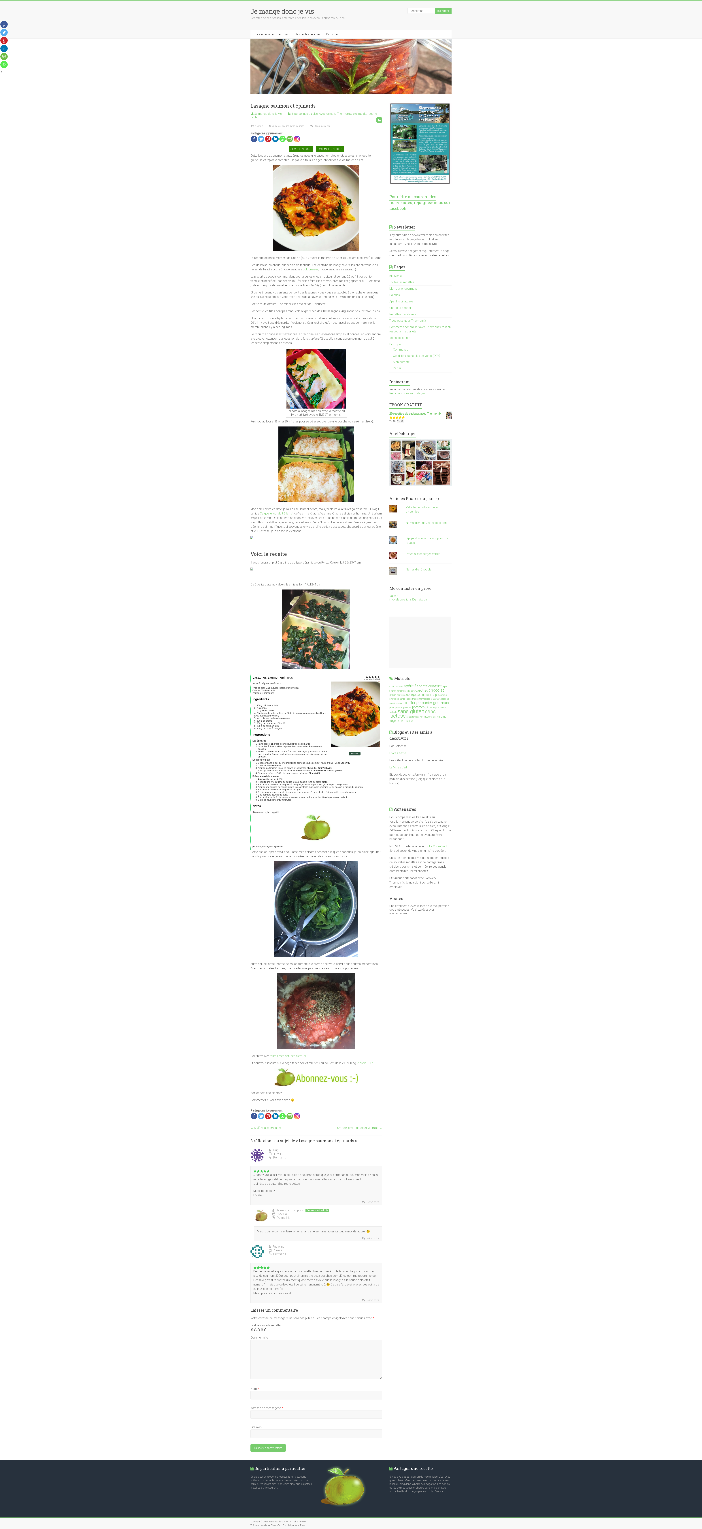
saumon (300, 126)
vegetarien (397, 720)
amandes (397, 686)
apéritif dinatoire (429, 686)
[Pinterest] (268, 139)
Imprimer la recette (330, 149)
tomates (424, 716)
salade (393, 712)
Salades (394, 295)
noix (400, 703)
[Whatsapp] (282, 139)
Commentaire (259, 1337)
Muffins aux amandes (266, 1128)
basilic (407, 691)
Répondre (373, 1202)
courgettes (413, 695)
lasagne (285, 126)
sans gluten (411, 711)
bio (355, 113)
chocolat (436, 690)
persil (391, 707)
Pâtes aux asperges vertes (423, 554)
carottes (421, 690)
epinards (276, 126)
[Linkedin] (275, 139)
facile (409, 698)
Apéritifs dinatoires (401, 301)
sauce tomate (412, 717)
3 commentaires (322, 126)
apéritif (410, 686)
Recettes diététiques (402, 314)
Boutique (332, 34)
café (413, 691)
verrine (409, 721)
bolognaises (310, 269)
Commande (400, 349)
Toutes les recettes (308, 34)
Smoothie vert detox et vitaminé (359, 1128)
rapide (362, 113)
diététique (442, 695)
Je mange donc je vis (282, 11)
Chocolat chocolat (401, 308)
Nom (254, 1388)
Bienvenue (396, 276)
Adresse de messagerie (266, 1408)
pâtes (292, 126)
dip (435, 695)
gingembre (436, 699)
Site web (256, 1427)
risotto (443, 707)
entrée (392, 698)
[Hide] (1, 71)
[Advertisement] (420, 642)
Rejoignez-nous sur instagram (408, 393)
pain (418, 703)
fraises (415, 699)
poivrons (407, 707)
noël (405, 703)
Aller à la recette (300, 149)
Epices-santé (398, 753)
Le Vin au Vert (398, 767)
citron (392, 695)
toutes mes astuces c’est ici (288, 1056)
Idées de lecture (399, 338)
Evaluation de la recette (265, 1325)
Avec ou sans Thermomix (335, 113)
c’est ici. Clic (365, 1063)
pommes (418, 707)
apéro (446, 686)
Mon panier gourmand (403, 288)
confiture (401, 695)
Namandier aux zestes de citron (426, 523)
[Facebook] (254, 139)
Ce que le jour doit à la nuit (276, 513)
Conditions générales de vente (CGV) (416, 356)
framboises (424, 699)
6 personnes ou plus (305, 113)
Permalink (279, 1157)
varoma (441, 716)
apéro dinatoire (396, 691)
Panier (397, 368)
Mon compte (401, 362)
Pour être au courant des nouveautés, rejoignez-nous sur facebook (419, 202)
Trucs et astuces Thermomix (271, 34)
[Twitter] (261, 139)
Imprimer (354, 754)
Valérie (393, 596)
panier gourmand (436, 703)
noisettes (393, 703)
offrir (411, 703)
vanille (433, 717)
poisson (399, 707)
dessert (427, 695)
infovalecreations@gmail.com (408, 599)
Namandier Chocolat (419, 569)
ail (390, 686)
